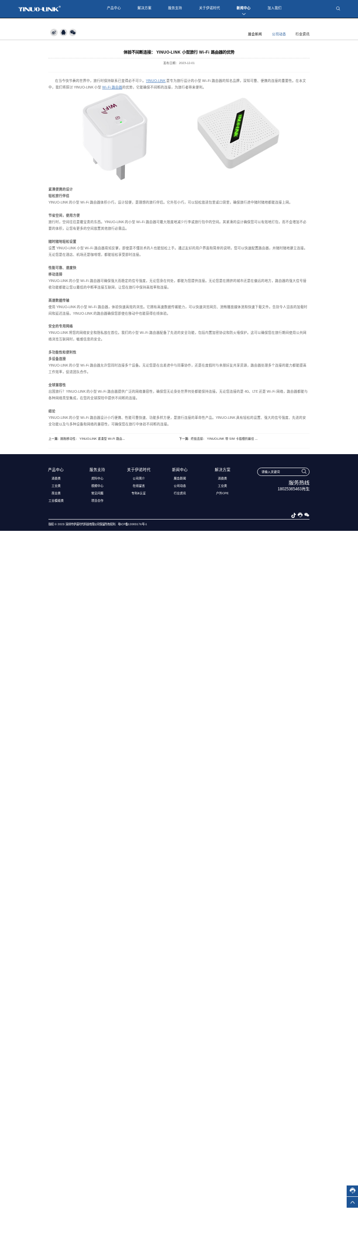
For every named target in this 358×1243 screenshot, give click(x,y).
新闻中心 (244, 8)
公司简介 (139, 478)
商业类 (56, 493)
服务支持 (175, 8)
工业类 (56, 485)
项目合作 (97, 500)
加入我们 (275, 8)
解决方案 (144, 8)
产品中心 (114, 8)
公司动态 (279, 34)
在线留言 (139, 485)
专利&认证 (138, 493)
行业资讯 (303, 34)
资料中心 (97, 478)
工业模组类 (56, 500)
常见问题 (97, 493)
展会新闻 (255, 34)
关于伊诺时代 (209, 8)
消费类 (56, 478)
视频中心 (97, 485)
